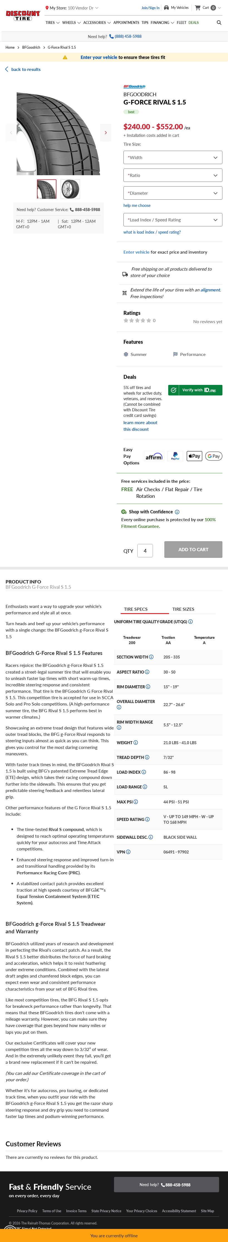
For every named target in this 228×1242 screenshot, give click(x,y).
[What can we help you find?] (219, 22)
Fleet (181, 22)
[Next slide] (105, 133)
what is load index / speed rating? (152, 232)
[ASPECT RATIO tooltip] (147, 672)
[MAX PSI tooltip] (135, 802)
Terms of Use (51, 1211)
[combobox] (129, 157)
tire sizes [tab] (183, 609)
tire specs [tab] (136, 609)
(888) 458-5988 (128, 36)
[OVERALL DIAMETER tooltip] (119, 707)
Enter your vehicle (99, 57)
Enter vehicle (136, 252)
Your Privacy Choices (141, 1211)
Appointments (126, 22)
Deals (194, 22)
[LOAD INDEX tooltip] (144, 772)
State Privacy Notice (106, 1211)
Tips (145, 22)
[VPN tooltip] (128, 852)
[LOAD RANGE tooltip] (145, 787)
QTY (128, 551)
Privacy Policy (27, 1211)
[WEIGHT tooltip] (135, 742)
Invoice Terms (76, 1211)
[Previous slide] (11, 133)
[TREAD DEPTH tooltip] (147, 757)
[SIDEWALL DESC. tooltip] (150, 837)
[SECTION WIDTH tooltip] (151, 657)
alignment (210, 289)
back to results (26, 69)
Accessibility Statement (179, 1211)
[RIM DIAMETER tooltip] (148, 686)
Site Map (207, 1211)
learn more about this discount (140, 425)
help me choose (136, 205)
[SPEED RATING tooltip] (147, 819)
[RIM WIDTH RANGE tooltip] (119, 727)
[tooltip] (177, 512)
